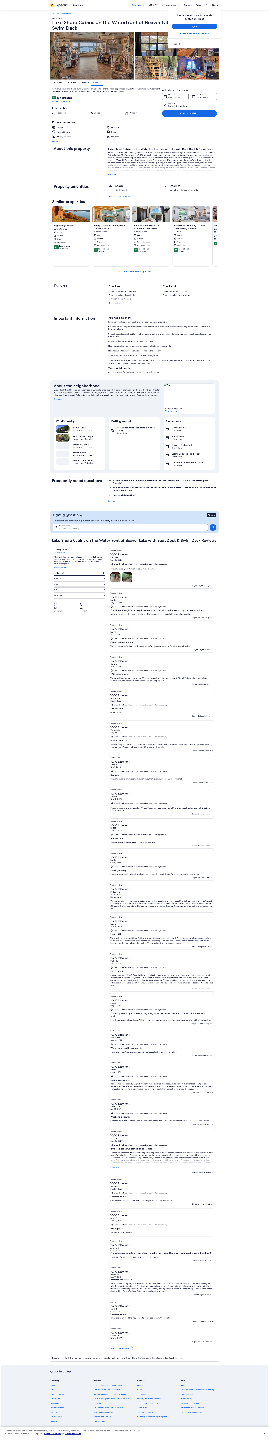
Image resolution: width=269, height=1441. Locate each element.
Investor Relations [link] (57, 1408)
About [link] (52, 1385)
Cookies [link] (140, 1390)
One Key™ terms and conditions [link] (149, 1399)
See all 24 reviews (60, 101)
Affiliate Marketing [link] (57, 1417)
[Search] (213, 527)
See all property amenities (120, 196)
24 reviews (60, 552)
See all (55, 141)
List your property (170, 5)
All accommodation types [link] (103, 1412)
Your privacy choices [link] (145, 1412)
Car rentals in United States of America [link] (108, 1408)
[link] (194, 44)
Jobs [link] (52, 1390)
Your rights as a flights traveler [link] (192, 1412)
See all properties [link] (63, 13)
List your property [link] (57, 1394)
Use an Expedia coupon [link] (190, 1403)
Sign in (215, 5)
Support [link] (184, 1385)
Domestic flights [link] (100, 1403)
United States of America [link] (81, 1358)
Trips (198, 5)
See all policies (115, 303)
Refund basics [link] (186, 1399)
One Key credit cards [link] (102, 1421)
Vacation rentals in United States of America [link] (110, 1394)
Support (188, 5)
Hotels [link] (67, 1358)
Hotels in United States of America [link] (107, 1390)
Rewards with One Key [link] (102, 1417)
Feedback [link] (54, 1421)
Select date (174, 97)
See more (112, 174)
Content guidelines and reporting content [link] (153, 1417)
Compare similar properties (136, 271)
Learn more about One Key (194, 33)
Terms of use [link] (142, 1394)
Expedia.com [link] (57, 1358)
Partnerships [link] (55, 1399)
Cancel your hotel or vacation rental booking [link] (197, 1390)
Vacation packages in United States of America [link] (111, 1399)
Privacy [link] (140, 1385)
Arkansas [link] (96, 1358)
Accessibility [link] (142, 1408)
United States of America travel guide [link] (108, 1385)
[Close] (264, 1433)
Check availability (189, 113)
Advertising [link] (54, 1412)
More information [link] (61, 568)
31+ (213, 75)
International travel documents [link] (192, 1408)
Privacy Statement (52, 1433)
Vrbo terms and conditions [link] (147, 1403)
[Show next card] (217, 236)
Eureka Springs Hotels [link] (111, 1358)
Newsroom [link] (54, 1403)
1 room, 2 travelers (177, 106)
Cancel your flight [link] (187, 1394)
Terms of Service (73, 1433)
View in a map (171, 411)
